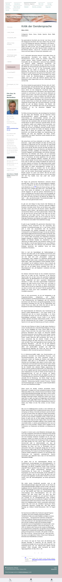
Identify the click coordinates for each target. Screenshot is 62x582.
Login (55, 567)
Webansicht (54, 569)
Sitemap (16, 567)
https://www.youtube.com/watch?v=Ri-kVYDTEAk (43, 559)
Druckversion (10, 567)
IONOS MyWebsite (23, 572)
